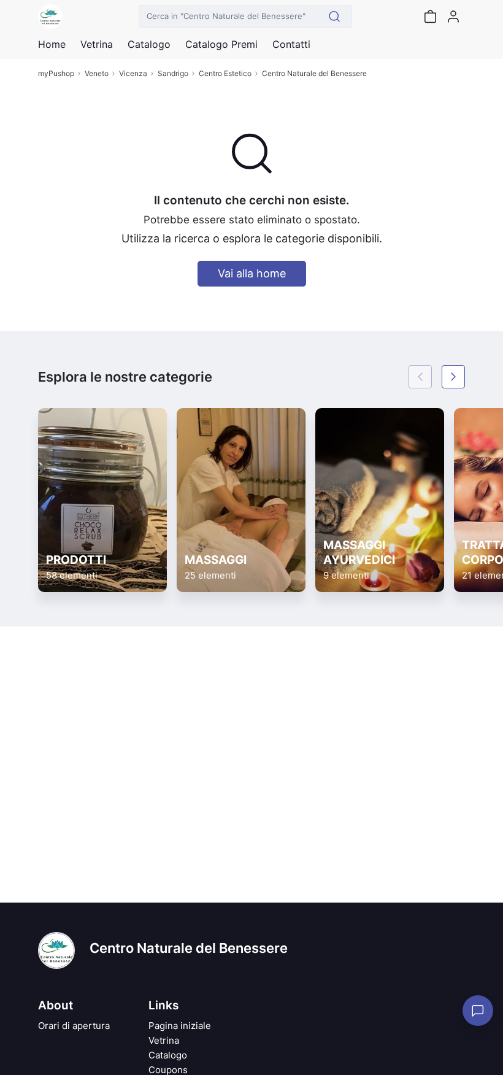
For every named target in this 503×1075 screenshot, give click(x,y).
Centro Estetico (225, 73)
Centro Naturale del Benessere (314, 73)
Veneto (97, 73)
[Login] (453, 16)
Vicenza (133, 73)
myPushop (56, 73)
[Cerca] (334, 16)
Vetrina (163, 1040)
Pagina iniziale (179, 1025)
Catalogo (149, 44)
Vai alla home (252, 273)
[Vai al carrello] (430, 16)
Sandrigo (173, 73)
